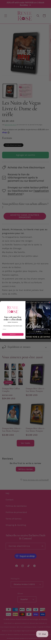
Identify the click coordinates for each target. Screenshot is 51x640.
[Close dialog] (49, 302)
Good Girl (13, 334)
